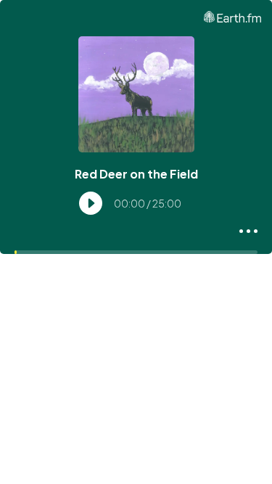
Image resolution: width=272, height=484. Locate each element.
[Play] (90, 203)
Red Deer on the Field (136, 173)
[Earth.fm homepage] (232, 16)
